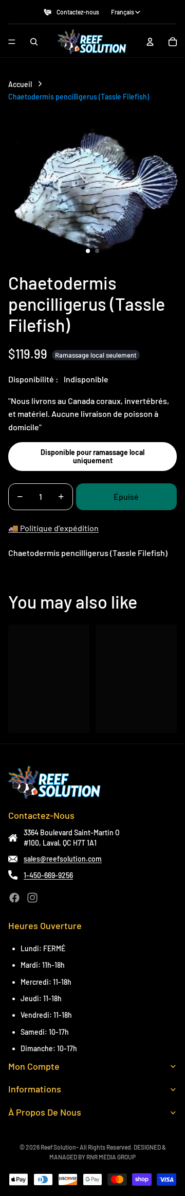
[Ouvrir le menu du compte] (150, 41)
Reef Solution (58, 1147)
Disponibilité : (33, 379)
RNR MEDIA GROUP (111, 1156)
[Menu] (12, 42)
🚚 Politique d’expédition (53, 528)
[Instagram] (32, 897)
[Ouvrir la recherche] (34, 41)
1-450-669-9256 (48, 875)
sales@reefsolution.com (63, 858)
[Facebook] (14, 897)
